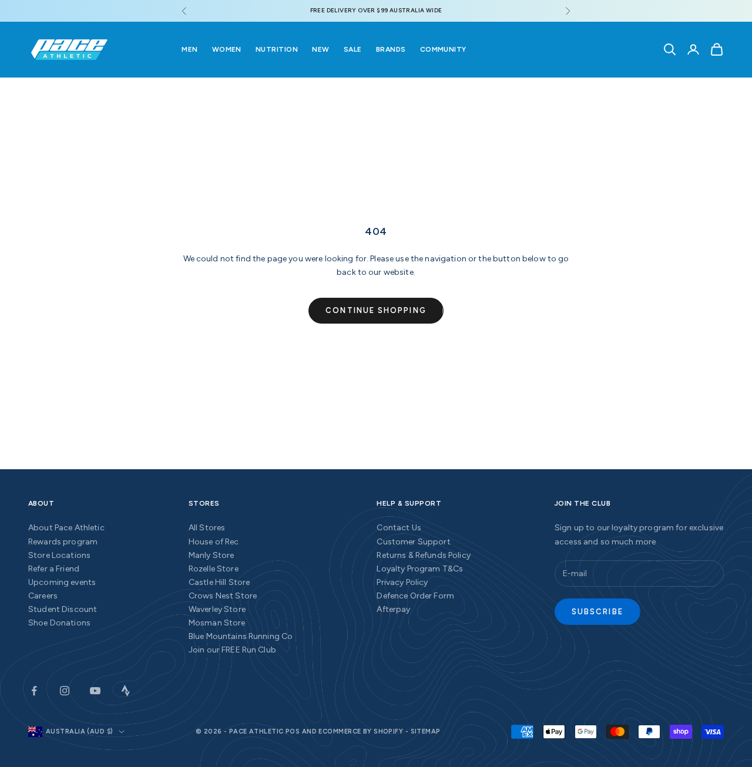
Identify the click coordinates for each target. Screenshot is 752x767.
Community (443, 49)
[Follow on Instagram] (64, 691)
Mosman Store (217, 623)
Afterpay (393, 609)
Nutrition (277, 49)
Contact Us (399, 528)
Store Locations (59, 555)
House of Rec (214, 542)
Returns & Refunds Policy (423, 555)
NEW (320, 49)
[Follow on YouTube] (95, 691)
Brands (391, 49)
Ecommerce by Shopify (360, 731)
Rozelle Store (214, 569)
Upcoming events (62, 582)
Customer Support (413, 542)
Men (189, 49)
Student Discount (62, 609)
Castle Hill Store (219, 582)
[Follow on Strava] (126, 691)
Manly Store (211, 555)
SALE (353, 49)
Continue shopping (375, 310)
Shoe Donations (59, 623)
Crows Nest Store (223, 596)
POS (293, 731)
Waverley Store (217, 609)
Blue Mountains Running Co (241, 636)
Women (226, 49)
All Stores (207, 528)
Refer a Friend (53, 569)
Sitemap (426, 731)
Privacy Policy (402, 582)
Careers (43, 596)
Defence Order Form (415, 596)
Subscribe (597, 611)
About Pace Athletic (66, 528)
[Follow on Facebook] (34, 691)
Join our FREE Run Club (232, 650)
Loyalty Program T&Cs (420, 569)
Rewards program (63, 542)
